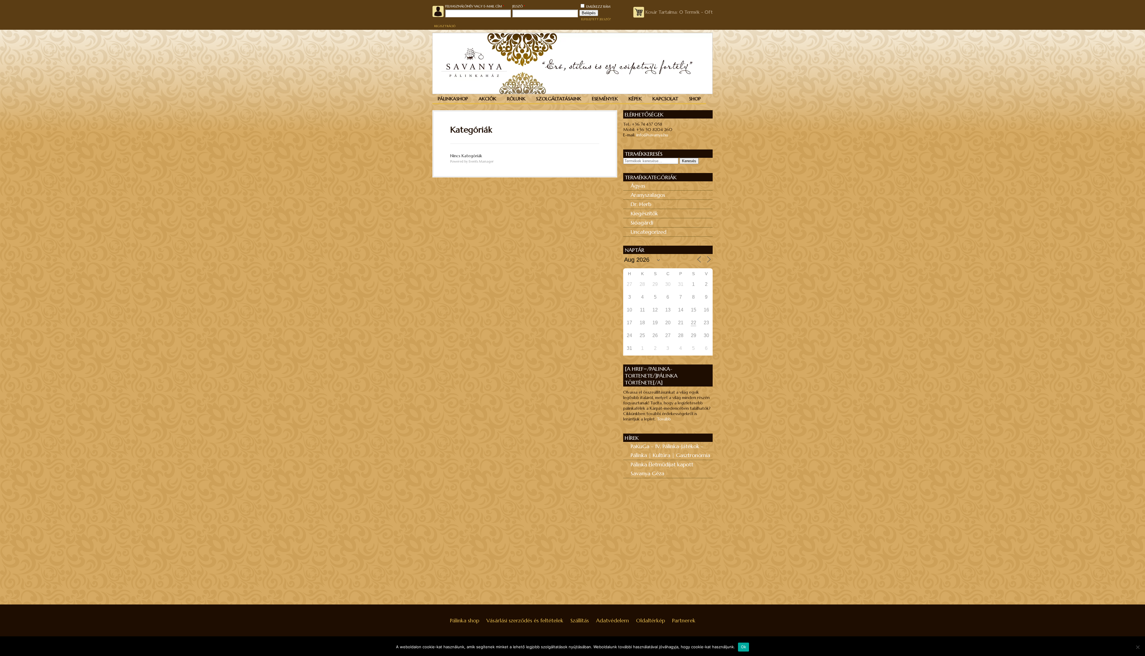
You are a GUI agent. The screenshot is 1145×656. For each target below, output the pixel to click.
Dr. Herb (641, 204)
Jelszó (526, 6)
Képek (635, 99)
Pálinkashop (453, 99)
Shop (695, 99)
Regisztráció (444, 26)
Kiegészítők (644, 213)
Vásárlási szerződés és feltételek (524, 620)
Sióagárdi (642, 222)
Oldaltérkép (650, 620)
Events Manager (481, 161)
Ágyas (638, 185)
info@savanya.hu (652, 135)
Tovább (664, 419)
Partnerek (683, 620)
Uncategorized (648, 231)
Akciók (487, 99)
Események (605, 99)
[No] (1138, 647)
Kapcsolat (665, 99)
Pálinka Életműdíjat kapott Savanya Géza (662, 469)
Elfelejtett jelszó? (596, 19)
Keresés (689, 161)
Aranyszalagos (648, 194)
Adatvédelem (612, 620)
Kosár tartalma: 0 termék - (679, 12)
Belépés (589, 13)
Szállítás (579, 620)
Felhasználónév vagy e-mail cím (478, 6)
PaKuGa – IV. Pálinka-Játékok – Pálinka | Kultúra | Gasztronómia (670, 451)
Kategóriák (471, 129)
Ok (743, 646)
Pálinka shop (464, 620)
